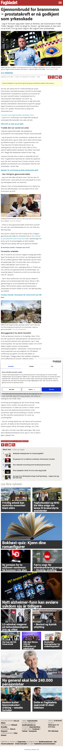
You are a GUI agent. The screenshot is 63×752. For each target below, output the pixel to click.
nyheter (25, 441)
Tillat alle (51, 389)
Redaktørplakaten (45, 742)
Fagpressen (21, 742)
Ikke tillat (11, 389)
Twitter (25, 731)
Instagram (33, 731)
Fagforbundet (32, 721)
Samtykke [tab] (11, 366)
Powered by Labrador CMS (31, 749)
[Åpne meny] (60, 3)
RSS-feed (55, 731)
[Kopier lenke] (60, 77)
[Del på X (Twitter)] (53, 77)
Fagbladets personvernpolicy (44, 744)
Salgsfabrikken (34, 727)
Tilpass (31, 389)
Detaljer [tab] (31, 366)
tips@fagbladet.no (29, 725)
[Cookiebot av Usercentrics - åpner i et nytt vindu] (54, 361)
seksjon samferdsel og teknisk (11, 441)
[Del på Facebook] (49, 77)
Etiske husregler (21, 744)
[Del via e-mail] (56, 77)
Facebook (35, 729)
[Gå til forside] (9, 3)
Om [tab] (52, 366)
